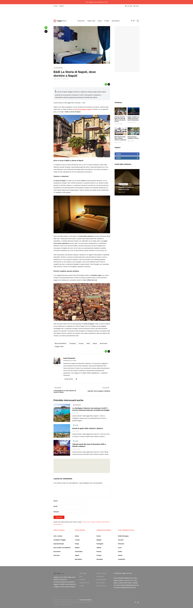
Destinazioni (81, 21)
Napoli (95, 343)
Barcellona (78, 559)
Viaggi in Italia (91, 21)
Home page (82, 573)
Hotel (88, 343)
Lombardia (121, 559)
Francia (98, 551)
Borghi (100, 21)
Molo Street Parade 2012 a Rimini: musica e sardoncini (120, 138)
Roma (77, 536)
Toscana (120, 540)
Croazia (98, 555)
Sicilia (120, 551)
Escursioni (57, 551)
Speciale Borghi (59, 544)
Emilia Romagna (123, 536)
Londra (77, 540)
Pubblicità (61, 6)
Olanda (98, 547)
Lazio (119, 547)
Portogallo (99, 544)
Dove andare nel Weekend (62, 547)
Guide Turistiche (101, 573)
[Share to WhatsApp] (106, 84)
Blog (80, 576)
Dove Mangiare (101, 579)
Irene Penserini (69, 358)
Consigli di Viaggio (60, 540)
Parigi (77, 544)
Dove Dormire (100, 582)
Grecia (98, 536)
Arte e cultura (58, 536)
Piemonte (121, 544)
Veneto (120, 555)
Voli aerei (56, 555)
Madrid (77, 547)
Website (56, 512)
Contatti (55, 6)
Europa (81, 343)
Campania (72, 343)
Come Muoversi (101, 586)
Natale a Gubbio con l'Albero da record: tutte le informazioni (133, 118)
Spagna (98, 540)
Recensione (103, 343)
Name (56, 501)
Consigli (106, 21)
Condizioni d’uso (84, 582)
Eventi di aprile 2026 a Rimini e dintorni (87, 428)
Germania (99, 559)
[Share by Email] (109, 84)
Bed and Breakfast (60, 343)
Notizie (137, 6)
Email (56, 506)
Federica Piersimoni (86, 600)
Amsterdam (78, 551)
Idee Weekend (115, 21)
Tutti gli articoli (69, 379)
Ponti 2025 (129, 6)
